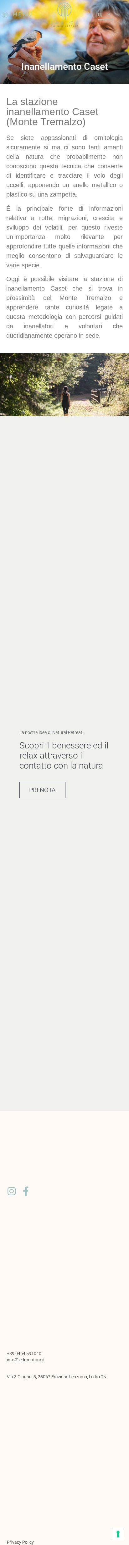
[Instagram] (11, 1191)
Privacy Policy (20, 1542)
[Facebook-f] (25, 1191)
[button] (17, 14)
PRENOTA (42, 790)
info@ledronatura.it (26, 1359)
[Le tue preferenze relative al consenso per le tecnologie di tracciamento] (118, 1534)
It (100, 14)
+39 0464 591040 (24, 1353)
